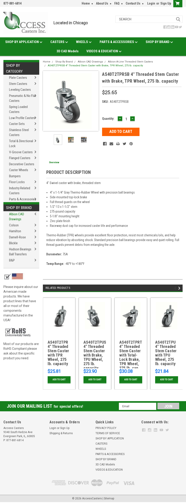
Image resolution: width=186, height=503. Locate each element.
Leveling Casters (20, 90)
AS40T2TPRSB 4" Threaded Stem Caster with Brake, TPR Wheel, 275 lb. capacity (95, 65)
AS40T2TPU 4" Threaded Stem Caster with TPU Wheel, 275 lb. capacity (166, 353)
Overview (54, 162)
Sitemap (109, 498)
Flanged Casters (19, 158)
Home (86, 3)
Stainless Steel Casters (19, 132)
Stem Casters (18, 84)
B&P (12, 260)
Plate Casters (18, 78)
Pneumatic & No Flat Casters (22, 98)
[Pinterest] (131, 144)
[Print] (118, 144)
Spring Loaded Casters (18, 109)
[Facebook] (105, 144)
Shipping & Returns (61, 433)
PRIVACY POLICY (105, 428)
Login (151, 3)
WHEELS (82, 42)
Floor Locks (17, 182)
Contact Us (133, 3)
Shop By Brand (19, 207)
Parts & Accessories (22, 199)
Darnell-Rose (17, 237)
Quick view (59, 330)
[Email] (111, 144)
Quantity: (108, 118)
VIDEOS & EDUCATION (102, 51)
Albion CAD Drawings (16, 216)
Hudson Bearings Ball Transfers (20, 251)
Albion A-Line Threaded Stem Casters (130, 61)
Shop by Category (14, 68)
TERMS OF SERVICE (107, 433)
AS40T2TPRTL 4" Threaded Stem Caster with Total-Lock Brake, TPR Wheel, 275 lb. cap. (130, 354)
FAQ (117, 3)
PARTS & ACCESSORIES (117, 42)
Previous (47, 101)
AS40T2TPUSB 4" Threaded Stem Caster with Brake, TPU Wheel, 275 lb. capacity (94, 354)
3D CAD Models (67, 51)
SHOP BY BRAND (158, 42)
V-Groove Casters (21, 152)
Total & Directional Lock (21, 143)
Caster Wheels (18, 170)
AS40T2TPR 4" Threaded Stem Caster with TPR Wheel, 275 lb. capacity (58, 353)
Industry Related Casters (19, 190)
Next (94, 101)
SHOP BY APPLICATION (22, 42)
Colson (14, 225)
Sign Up (165, 3)
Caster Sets (17, 124)
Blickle (13, 243)
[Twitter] (124, 144)
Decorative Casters (21, 164)
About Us (102, 3)
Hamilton (15, 231)
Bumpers (15, 176)
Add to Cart (59, 379)
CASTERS (57, 42)
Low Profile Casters (22, 118)
